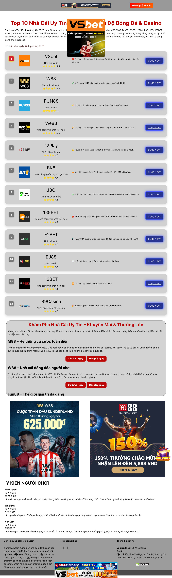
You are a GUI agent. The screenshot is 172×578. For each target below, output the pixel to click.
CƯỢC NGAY (154, 61)
